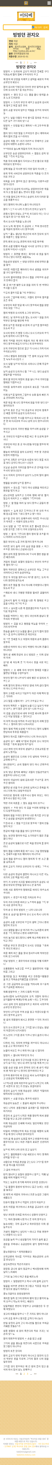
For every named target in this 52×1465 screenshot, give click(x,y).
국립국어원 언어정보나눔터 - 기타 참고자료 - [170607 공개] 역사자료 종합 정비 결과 (26, 1445)
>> (35, 62)
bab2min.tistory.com (26, 1454)
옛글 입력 (38, 27)
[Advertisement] (26, 1408)
